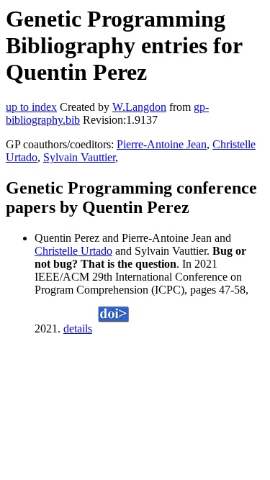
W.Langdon (139, 107)
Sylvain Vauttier (79, 157)
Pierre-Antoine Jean (162, 144)
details (77, 328)
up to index (31, 107)
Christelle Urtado (73, 251)
